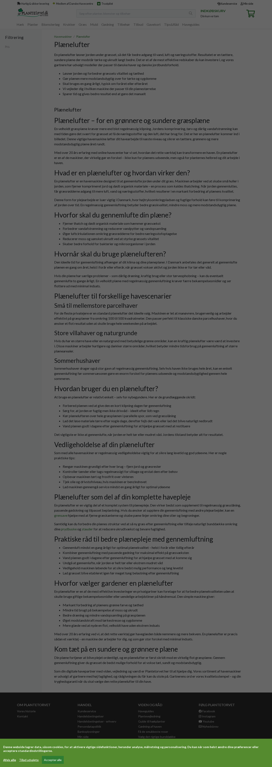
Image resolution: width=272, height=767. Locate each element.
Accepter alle (53, 760)
